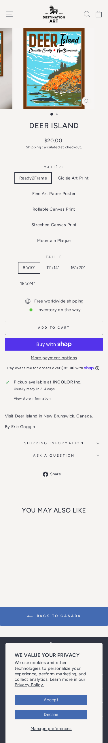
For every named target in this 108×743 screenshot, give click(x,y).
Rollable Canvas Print (54, 209)
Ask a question (54, 455)
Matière (54, 167)
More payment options (54, 357)
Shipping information (54, 443)
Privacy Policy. (29, 684)
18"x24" (27, 283)
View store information (32, 398)
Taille (54, 257)
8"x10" (29, 267)
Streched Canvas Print (54, 224)
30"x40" (80, 283)
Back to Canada (58, 616)
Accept (51, 699)
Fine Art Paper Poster (54, 193)
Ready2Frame (33, 178)
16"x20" (78, 267)
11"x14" (53, 267)
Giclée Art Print (73, 178)
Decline (51, 714)
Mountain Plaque (54, 240)
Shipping (33, 147)
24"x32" (53, 283)
